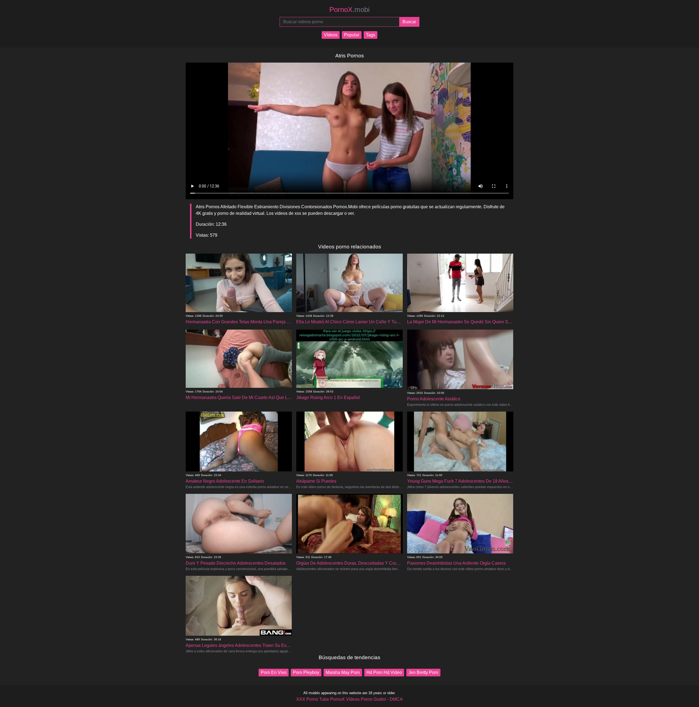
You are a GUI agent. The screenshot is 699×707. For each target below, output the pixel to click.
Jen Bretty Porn (423, 672)
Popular (351, 35)
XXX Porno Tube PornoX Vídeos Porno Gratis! (341, 699)
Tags (370, 35)
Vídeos (330, 35)
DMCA (396, 699)
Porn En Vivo (273, 672)
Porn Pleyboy (306, 672)
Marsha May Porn (343, 672)
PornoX (349, 9)
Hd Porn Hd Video (384, 672)
